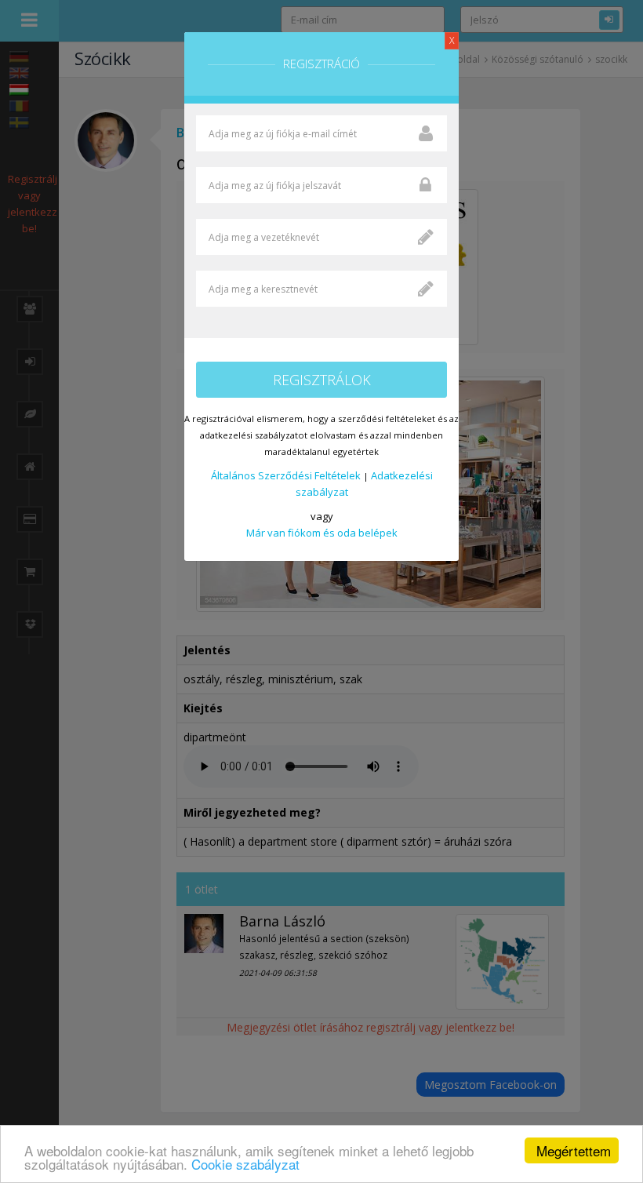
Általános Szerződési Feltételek (286, 475)
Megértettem (573, 1150)
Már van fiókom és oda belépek (322, 533)
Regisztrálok (322, 379)
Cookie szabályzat (245, 1164)
